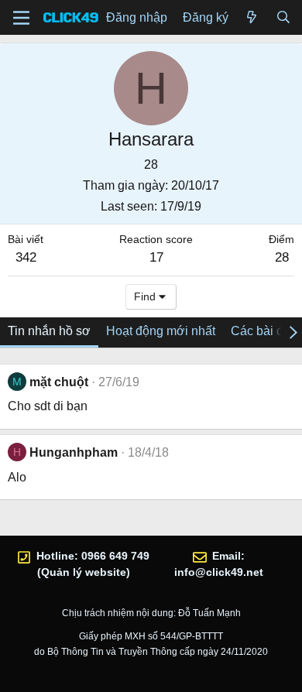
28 (282, 257)
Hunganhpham (73, 452)
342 (25, 257)
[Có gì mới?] (252, 17)
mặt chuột (58, 382)
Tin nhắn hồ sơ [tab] (49, 330)
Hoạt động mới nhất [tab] (160, 330)
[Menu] (21, 17)
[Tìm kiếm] (283, 17)
